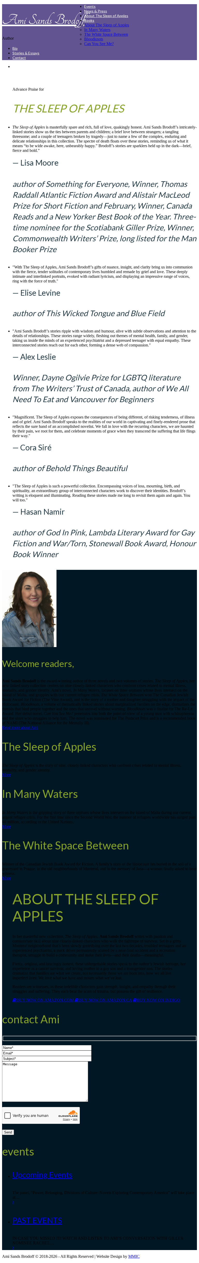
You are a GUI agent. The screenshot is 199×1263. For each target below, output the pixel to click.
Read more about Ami (20, 727)
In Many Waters (97, 29)
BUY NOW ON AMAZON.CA (105, 1000)
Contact (19, 57)
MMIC (134, 1256)
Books (89, 20)
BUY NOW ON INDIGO (158, 1000)
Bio (15, 48)
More (6, 774)
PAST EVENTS (37, 1220)
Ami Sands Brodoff (43, 20)
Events (90, 6)
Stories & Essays (25, 53)
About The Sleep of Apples (106, 15)
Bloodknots (93, 39)
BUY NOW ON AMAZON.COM (45, 1000)
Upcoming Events (42, 1174)
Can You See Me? (99, 43)
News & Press (95, 11)
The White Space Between (106, 34)
